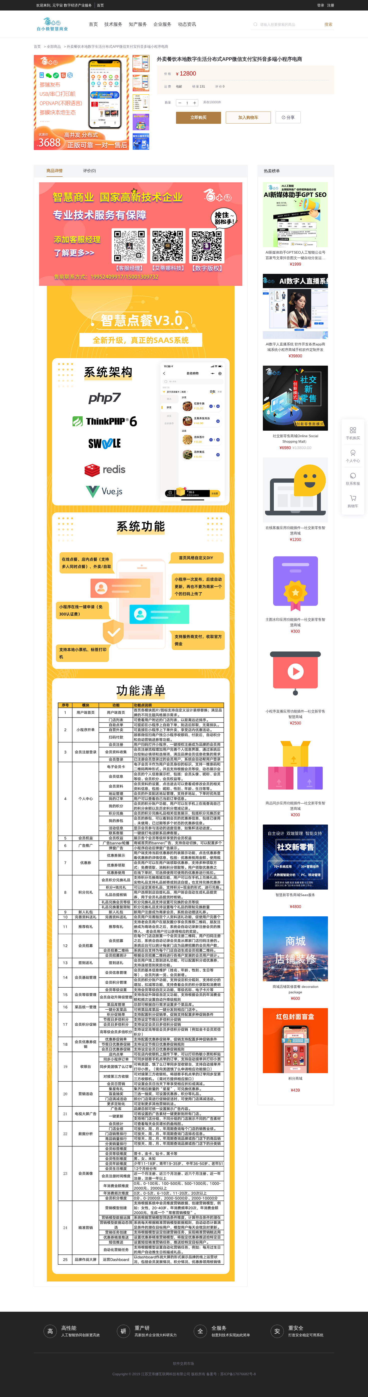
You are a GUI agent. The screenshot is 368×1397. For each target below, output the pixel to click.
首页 (100, 5)
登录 (320, 5)
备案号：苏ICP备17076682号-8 (231, 1374)
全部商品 (54, 47)
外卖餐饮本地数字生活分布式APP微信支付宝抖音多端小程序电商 (117, 47)
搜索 (328, 24)
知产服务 (138, 24)
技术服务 (113, 24)
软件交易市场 (183, 1363)
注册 (330, 5)
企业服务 (162, 24)
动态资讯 (187, 24)
